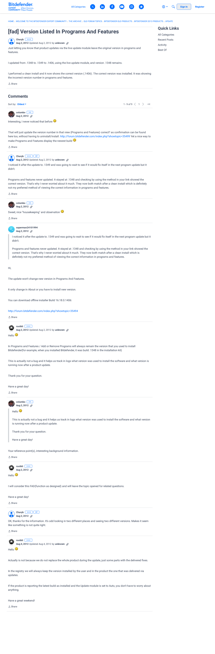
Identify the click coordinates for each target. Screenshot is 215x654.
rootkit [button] (19, 326)
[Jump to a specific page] (148, 104)
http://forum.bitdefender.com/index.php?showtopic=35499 (95, 136)
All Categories (166, 34)
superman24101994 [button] (27, 227)
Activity (162, 44)
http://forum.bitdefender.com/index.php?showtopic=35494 (43, 311)
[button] (11, 41)
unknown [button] (60, 43)
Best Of (162, 50)
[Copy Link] (67, 43)
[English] (21, 6)
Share (12, 84)
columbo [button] (20, 112)
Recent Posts (165, 39)
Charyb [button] (20, 39)
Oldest (21, 104)
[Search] (173, 7)
